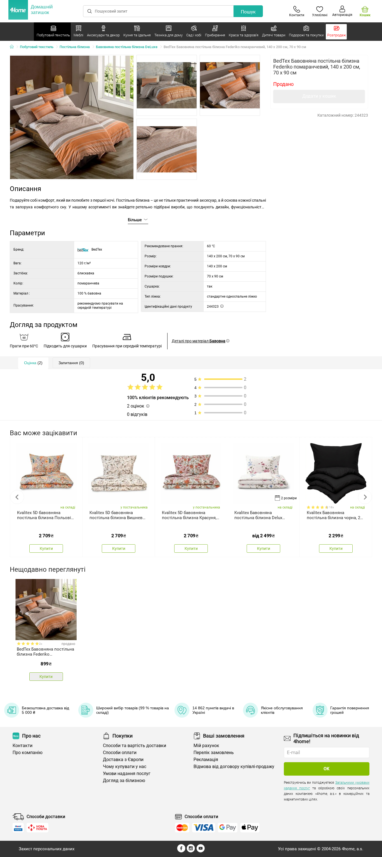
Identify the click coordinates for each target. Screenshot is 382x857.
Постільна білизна (75, 47)
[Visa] (203, 827)
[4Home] (14, 47)
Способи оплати (119, 752)
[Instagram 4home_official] (191, 851)
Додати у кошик (319, 96)
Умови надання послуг (126, 773)
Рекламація (206, 759)
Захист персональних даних (46, 848)
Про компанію (28, 752)
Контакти (22, 745)
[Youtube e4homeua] (200, 851)
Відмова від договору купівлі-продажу (234, 766)
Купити (46, 548)
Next (365, 497)
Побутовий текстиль (36, 47)
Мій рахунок (206, 745)
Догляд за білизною (124, 780)
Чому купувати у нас (124, 766)
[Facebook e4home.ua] (181, 851)
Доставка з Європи (123, 759)
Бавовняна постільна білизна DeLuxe (126, 47)
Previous (17, 497)
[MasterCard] (182, 827)
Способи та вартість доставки (134, 745)
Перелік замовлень (214, 752)
